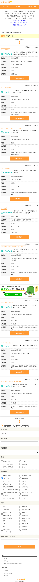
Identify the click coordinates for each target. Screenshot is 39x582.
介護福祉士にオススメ (8, 512)
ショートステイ (26, 489)
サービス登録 (32, 6)
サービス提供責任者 (8, 464)
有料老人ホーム (7, 475)
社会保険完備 (25, 515)
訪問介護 (24, 481)
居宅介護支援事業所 (8, 487)
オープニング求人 (7, 532)
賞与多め (5, 506)
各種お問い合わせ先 (19, 25)
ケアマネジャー (26, 461)
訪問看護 (5, 495)
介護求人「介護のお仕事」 (7, 32)
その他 (23, 467)
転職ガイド (19, 6)
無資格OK (24, 506)
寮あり (5, 526)
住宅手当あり (25, 526)
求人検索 (6, 561)
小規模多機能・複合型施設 (10, 492)
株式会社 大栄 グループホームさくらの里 (25, 345)
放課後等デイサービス (8, 498)
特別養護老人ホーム (27, 475)
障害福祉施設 (25, 495)
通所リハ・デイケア (27, 492)
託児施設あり (6, 529)
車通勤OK (24, 512)
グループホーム (7, 478)
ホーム (5, 558)
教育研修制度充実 (7, 518)
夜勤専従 (24, 521)
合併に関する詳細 (19, 20)
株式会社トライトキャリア (19, 23)
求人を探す (6, 6)
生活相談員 (24, 464)
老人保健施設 (25, 478)
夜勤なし (5, 521)
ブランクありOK (26, 509)
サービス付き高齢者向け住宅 (10, 489)
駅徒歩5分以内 (7, 515)
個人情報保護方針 (8, 573)
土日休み (5, 523)
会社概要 (6, 575)
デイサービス (6, 481)
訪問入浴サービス (7, 484)
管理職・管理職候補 (8, 467)
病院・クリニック (26, 484)
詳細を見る (20, 78)
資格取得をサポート (27, 518)
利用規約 (6, 570)
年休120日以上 (25, 523)
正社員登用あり (26, 529)
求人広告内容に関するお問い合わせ (13, 563)
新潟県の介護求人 (18, 32)
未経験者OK (6, 509)
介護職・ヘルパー (7, 461)
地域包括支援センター (27, 487)
